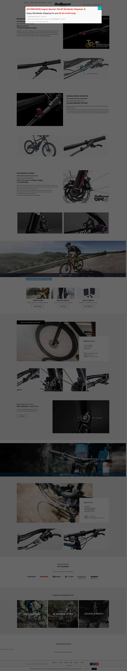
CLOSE (99, 8)
